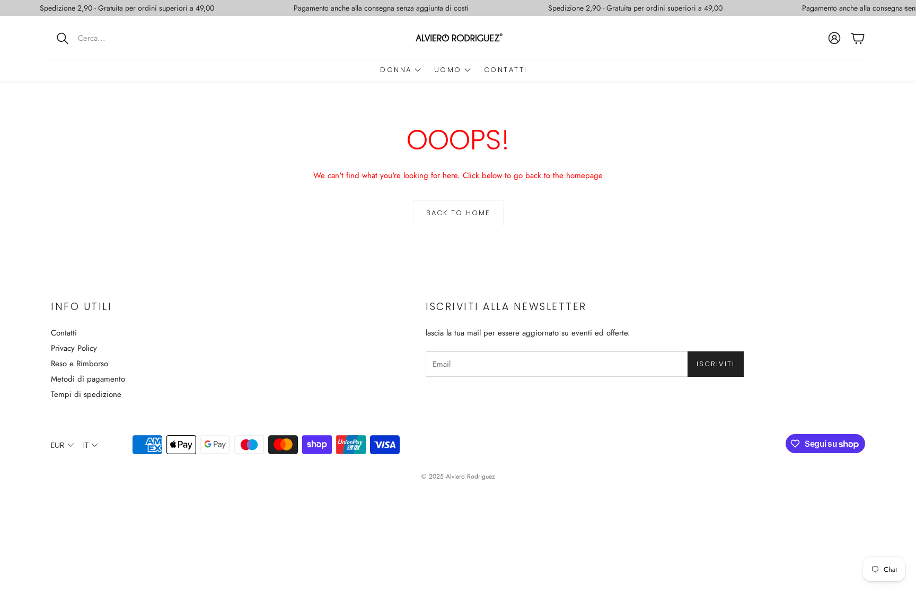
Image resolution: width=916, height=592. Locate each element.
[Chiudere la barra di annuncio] (905, 8)
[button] (116, 38)
